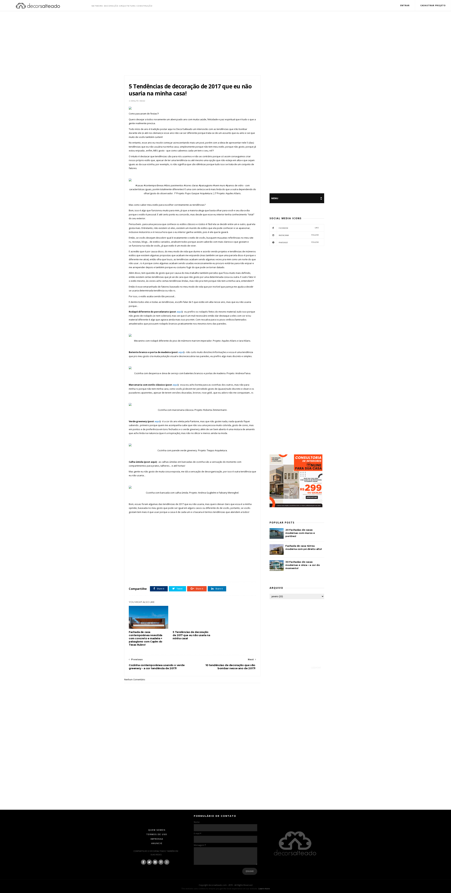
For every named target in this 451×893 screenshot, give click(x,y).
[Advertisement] (225, 43)
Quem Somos (156, 830)
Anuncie (156, 843)
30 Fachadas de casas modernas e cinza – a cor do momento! (302, 565)
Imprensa (156, 839)
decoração (149, 574)
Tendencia (160, 574)
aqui (179, 311)
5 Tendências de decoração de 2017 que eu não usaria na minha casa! (191, 635)
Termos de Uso (156, 834)
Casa (140, 574)
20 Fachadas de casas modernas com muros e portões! (300, 533)
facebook (299, 228)
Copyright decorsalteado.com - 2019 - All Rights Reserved (225, 885)
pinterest (299, 242)
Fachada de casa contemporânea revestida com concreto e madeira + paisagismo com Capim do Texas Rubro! (145, 638)
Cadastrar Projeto (433, 5)
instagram (299, 235)
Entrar (405, 5)
